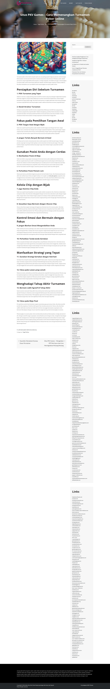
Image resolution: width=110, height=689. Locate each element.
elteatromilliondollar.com (77, 367)
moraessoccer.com (76, 208)
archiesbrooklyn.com (76, 223)
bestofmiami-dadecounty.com (78, 513)
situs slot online (72, 674)
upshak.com (74, 429)
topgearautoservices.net (77, 635)
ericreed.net (74, 252)
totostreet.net (75, 532)
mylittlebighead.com (76, 561)
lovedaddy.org (75, 421)
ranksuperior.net (75, 459)
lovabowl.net (75, 498)
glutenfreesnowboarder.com (78, 608)
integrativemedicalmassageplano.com (80, 422)
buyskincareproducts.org (77, 289)
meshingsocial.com (76, 404)
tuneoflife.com (75, 476)
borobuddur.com (76, 545)
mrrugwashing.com (76, 424)
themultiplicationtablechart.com (79, 294)
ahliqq (73, 114)
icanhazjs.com (75, 272)
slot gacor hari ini (80, 670)
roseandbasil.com (76, 242)
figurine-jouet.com (76, 637)
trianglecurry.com (76, 615)
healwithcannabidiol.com (77, 611)
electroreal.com (75, 512)
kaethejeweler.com (76, 621)
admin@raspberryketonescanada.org (27, 329)
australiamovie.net (76, 141)
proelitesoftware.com (77, 581)
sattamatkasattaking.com (77, 623)
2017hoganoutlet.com (77, 321)
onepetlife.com (75, 625)
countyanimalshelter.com (77, 456)
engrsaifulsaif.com (76, 554)
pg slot (86, 670)
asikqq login (74, 110)
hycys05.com (75, 390)
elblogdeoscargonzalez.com (78, 230)
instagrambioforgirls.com (77, 395)
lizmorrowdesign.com (77, 610)
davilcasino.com (75, 534)
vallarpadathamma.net (77, 370)
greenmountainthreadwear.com (79, 443)
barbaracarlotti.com (76, 282)
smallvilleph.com (75, 200)
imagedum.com (75, 616)
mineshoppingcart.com (77, 517)
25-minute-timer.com (77, 551)
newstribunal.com (76, 502)
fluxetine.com (75, 254)
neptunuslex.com (76, 148)
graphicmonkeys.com (76, 571)
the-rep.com (75, 185)
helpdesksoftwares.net (77, 497)
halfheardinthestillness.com (78, 249)
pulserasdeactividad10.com (78, 281)
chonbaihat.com (75, 228)
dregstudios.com (75, 205)
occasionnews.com (76, 470)
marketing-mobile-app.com (78, 407)
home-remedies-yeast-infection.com (80, 510)
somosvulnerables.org (77, 594)
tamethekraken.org (76, 601)
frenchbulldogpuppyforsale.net (79, 291)
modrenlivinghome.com (77, 642)
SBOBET (71, 3)
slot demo (74, 97)
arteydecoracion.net (76, 235)
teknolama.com (75, 373)
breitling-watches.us (76, 154)
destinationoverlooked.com (78, 463)
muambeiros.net (75, 225)
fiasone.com (74, 411)
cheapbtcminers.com (76, 556)
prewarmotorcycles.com (77, 168)
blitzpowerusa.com (76, 387)
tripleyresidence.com (76, 591)
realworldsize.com (76, 372)
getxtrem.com (75, 400)
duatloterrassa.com (76, 596)
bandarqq (74, 109)
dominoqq (74, 95)
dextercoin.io (75, 298)
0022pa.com (75, 191)
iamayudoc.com (75, 559)
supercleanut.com (76, 566)
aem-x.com (74, 537)
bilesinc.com (75, 195)
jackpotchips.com (76, 579)
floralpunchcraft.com (76, 409)
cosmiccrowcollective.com (78, 353)
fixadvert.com (75, 158)
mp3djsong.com (75, 144)
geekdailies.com (75, 645)
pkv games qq (43, 670)
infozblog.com (75, 227)
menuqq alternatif (21, 670)
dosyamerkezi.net (76, 171)
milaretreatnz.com (76, 196)
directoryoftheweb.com (77, 326)
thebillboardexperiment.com (78, 626)
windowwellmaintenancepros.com (79, 478)
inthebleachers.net (76, 286)
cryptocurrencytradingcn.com (78, 448)
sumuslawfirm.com (76, 439)
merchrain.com (75, 647)
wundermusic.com (76, 547)
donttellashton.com (76, 328)
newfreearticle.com (76, 385)
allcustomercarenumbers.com (78, 583)
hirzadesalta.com (76, 522)
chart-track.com (75, 212)
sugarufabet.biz (75, 631)
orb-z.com (74, 377)
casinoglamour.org (76, 296)
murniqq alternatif (44, 675)
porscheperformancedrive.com (79, 599)
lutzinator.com (75, 603)
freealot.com (75, 562)
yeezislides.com (75, 507)
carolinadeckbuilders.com (77, 180)
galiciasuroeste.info (76, 201)
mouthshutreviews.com (77, 520)
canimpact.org (75, 274)
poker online (75, 102)
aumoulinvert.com (76, 266)
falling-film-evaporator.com (78, 438)
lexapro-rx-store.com (76, 287)
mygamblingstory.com (77, 318)
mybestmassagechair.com (77, 250)
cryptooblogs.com (76, 539)
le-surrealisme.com (76, 173)
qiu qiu (73, 117)
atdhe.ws (74, 245)
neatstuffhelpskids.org (77, 206)
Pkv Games (63, 3)
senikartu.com (75, 340)
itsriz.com (74, 346)
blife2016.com (75, 606)
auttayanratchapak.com (77, 363)
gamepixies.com (75, 572)
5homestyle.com (75, 301)
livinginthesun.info (76, 345)
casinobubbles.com (76, 525)
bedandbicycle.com (76, 567)
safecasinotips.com (76, 578)
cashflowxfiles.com (76, 397)
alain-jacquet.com (76, 355)
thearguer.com (75, 406)
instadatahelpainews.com (77, 643)
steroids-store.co (76, 234)
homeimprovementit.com (77, 500)
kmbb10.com (75, 399)
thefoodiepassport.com (77, 267)
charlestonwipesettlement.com (79, 451)
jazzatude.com (75, 190)
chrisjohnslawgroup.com (77, 586)
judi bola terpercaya (34, 675)
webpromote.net (76, 232)
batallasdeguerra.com (77, 203)
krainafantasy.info (76, 336)
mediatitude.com (76, 166)
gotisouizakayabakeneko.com (78, 357)
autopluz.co (74, 159)
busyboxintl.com (75, 362)
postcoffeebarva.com (76, 365)
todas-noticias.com (76, 338)
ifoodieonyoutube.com (77, 515)
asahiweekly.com (76, 564)
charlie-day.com (75, 416)
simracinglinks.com (76, 169)
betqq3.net (74, 257)
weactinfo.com (75, 402)
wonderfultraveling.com (77, 213)
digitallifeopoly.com (76, 524)
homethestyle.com (76, 542)
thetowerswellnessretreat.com (79, 618)
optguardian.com (76, 530)
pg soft (74, 670)
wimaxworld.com (76, 217)
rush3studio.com (76, 330)
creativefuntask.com (76, 552)
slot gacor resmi (57, 672)
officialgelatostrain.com (77, 620)
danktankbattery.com (77, 412)
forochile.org (75, 210)
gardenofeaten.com (76, 389)
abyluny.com (75, 653)
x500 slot (91, 670)
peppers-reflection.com (77, 475)
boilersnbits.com (75, 382)
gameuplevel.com (76, 540)
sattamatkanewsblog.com (77, 446)
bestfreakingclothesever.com (78, 436)
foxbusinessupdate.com (77, 419)
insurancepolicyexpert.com (78, 176)
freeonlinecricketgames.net (78, 218)
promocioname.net (76, 215)
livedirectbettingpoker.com (78, 417)
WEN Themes (90, 685)
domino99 (33, 674)
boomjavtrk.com (75, 655)
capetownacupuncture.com (78, 350)
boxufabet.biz (75, 633)
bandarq (71, 672)
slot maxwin (34, 672)
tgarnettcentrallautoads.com (78, 156)
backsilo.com (75, 431)
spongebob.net (75, 360)
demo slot (24, 672)
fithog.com (74, 237)
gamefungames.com (76, 549)
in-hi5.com (74, 335)
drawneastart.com (76, 574)
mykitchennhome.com (77, 264)
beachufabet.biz (75, 628)
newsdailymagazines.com (77, 503)
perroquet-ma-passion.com (78, 640)
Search (73, 44)
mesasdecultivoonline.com (78, 380)
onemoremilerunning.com (77, 392)
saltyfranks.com (75, 186)
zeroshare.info (75, 193)
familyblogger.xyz (76, 584)
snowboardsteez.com (76, 394)
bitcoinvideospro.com (77, 352)
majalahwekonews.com (77, 320)
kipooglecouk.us (75, 262)
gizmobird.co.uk (75, 142)
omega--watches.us (76, 153)
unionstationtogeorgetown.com (79, 557)
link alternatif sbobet (80, 674)
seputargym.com (75, 527)
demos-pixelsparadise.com (78, 164)
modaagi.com (75, 198)
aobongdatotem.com (76, 508)
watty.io (74, 343)
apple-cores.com (75, 279)
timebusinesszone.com (77, 473)
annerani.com (75, 188)
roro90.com (74, 331)
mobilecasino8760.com (77, 255)
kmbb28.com (75, 648)
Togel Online (88, 3)
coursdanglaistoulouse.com (78, 146)
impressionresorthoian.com (78, 434)
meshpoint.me (75, 358)
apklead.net (74, 657)
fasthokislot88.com (76, 576)
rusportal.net (75, 341)
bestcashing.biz (75, 220)
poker (73, 115)
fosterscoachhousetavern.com (78, 379)
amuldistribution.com (77, 544)
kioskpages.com (75, 613)
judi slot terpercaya (76, 99)
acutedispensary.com (76, 444)
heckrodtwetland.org (76, 247)
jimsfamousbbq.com (76, 137)
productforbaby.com (76, 375)
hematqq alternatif (52, 675)
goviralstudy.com (76, 276)
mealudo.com (75, 414)
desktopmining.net (76, 284)
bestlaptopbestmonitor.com (78, 239)
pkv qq (73, 92)
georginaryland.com (76, 240)
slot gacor (29, 672)
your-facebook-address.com (78, 638)
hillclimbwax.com (76, 466)
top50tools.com (75, 183)
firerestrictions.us (76, 222)
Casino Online (54, 3)
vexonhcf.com (75, 163)
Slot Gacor (79, 3)
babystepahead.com (76, 461)
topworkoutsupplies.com (77, 519)
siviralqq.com (75, 432)
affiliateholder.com (76, 480)
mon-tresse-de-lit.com (77, 630)
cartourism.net (75, 277)
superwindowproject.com (77, 269)
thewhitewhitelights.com (77, 244)
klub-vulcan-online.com (77, 588)
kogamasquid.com (76, 292)
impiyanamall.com (76, 529)
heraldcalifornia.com (76, 569)
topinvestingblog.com (77, 181)
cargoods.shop (75, 348)
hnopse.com (74, 468)
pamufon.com (75, 598)
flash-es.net (74, 427)
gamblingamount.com (77, 465)
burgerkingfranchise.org (77, 368)
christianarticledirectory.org (78, 299)
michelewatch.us (75, 151)
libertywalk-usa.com (76, 139)
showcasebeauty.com (76, 174)
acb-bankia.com (75, 426)
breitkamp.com (75, 589)
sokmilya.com (75, 652)
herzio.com (74, 333)
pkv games (74, 90)
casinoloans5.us (75, 259)
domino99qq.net (76, 325)
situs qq (74, 93)
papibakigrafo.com (76, 271)
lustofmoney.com (76, 471)
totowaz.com (75, 449)
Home (45, 3)
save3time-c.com (76, 161)
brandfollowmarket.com (77, 453)
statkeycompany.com (76, 178)
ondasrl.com (75, 605)
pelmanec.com (75, 323)
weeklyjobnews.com (76, 454)
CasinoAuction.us (76, 260)
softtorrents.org (75, 593)
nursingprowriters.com (77, 441)
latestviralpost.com (76, 384)
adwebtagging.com (76, 458)
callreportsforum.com (77, 650)
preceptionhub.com (76, 505)
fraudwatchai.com (76, 535)
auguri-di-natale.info (76, 149)
